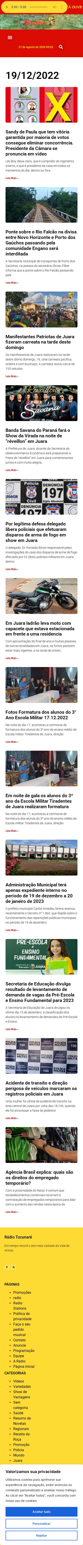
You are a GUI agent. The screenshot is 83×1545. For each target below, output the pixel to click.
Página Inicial (24, 1366)
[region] (41, 1504)
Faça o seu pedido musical (21, 1329)
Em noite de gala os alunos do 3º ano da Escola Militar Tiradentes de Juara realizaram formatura (39, 801)
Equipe (18, 1356)
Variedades (22, 1386)
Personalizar (41, 1523)
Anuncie (19, 1345)
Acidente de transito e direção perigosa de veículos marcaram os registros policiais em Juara (41, 1088)
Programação (24, 1351)
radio (17, 1298)
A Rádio (19, 1361)
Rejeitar (41, 1535)
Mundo (18, 1455)
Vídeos (18, 1381)
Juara (17, 1460)
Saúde (18, 1413)
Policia (18, 1450)
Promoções (22, 1292)
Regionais (21, 1429)
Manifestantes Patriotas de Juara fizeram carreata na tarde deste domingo (40, 342)
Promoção (21, 1445)
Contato (19, 1340)
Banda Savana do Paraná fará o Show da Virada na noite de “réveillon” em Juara (38, 436)
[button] (10, 37)
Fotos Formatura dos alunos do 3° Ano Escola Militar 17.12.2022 (41, 715)
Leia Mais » (12, 178)
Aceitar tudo (41, 1512)
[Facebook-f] (6, 1267)
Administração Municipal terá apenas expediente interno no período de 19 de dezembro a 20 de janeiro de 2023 (39, 893)
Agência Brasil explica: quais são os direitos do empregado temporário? (39, 1178)
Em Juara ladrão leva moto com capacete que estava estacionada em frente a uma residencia (40, 629)
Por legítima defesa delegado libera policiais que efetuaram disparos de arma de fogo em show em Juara (36, 532)
